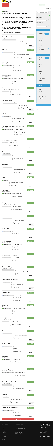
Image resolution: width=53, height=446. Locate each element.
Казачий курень (6, 75)
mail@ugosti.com (43, 431)
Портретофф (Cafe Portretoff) (10, 279)
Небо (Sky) (5, 318)
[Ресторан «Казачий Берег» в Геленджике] (7, 295)
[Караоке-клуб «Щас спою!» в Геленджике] (7, 65)
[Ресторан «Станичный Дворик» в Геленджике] (8, 269)
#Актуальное (4, 425)
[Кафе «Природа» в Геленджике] (6, 397)
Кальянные (4, 436)
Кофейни (3, 437)
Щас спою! (5, 62)
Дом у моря (5, 49)
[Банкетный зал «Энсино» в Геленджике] (7, 218)
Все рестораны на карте (33, 4)
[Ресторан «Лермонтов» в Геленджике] (7, 154)
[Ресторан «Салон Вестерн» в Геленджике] (7, 410)
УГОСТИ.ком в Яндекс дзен (19, 433)
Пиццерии (3, 439)
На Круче (4, 203)
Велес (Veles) (5, 228)
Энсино (4, 215)
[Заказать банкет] (5, 11)
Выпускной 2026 (19, 4)
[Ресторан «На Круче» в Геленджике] (6, 206)
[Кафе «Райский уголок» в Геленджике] (7, 244)
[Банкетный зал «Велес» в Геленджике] (7, 231)
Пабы (3, 435)
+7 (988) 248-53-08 (44, 427)
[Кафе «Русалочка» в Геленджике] (6, 90)
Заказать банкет (42, 4)
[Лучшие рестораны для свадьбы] (43, 110)
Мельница (5, 190)
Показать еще (18, 419)
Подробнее (31, 45)
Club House (5, 305)
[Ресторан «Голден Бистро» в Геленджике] (7, 384)
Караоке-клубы (4, 432)
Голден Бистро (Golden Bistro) (10, 381)
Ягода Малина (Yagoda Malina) (10, 36)
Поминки (25, 4)
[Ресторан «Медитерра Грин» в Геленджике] (8, 129)
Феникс (4, 113)
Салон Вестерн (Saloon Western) (11, 407)
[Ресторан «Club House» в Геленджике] (7, 308)
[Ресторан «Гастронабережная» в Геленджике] (8, 372)
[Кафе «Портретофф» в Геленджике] (6, 282)
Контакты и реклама (18, 427)
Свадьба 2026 (12, 4)
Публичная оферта (18, 430)
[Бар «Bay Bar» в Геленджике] (5, 142)
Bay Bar (4, 139)
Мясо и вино (5, 164)
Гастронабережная (7, 369)
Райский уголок (6, 241)
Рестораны (3, 427)
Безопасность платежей (18, 432)
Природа (4, 394)
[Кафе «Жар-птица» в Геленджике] (6, 359)
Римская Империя (7, 100)
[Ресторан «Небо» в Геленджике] (6, 321)
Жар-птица (5, 356)
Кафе (3, 428)
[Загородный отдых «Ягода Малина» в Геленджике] (9, 39)
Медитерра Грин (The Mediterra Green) (13, 126)
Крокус (4, 177)
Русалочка (5, 88)
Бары (3, 433)
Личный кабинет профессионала (20, 425)
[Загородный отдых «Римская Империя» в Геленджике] (10, 103)
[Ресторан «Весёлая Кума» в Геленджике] (7, 346)
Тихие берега (5, 330)
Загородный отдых (5, 431)
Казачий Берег (6, 292)
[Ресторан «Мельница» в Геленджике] (7, 193)
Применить (46, 33)
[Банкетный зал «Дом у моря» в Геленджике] (8, 52)
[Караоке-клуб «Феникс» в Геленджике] (7, 116)
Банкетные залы (4, 429)
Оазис (3, 254)
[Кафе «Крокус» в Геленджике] (5, 180)
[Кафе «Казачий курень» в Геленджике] (7, 78)
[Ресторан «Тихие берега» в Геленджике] (7, 333)
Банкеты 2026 (5, 4)
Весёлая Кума (6, 343)
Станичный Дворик (7, 266)
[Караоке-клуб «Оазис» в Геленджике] (7, 257)
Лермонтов (5, 151)
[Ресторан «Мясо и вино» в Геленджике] (7, 167)
